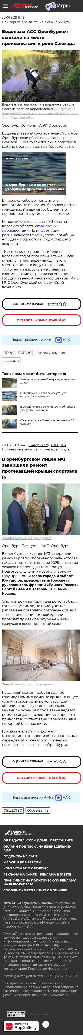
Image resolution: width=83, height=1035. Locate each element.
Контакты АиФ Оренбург (25, 868)
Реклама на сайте (20, 874)
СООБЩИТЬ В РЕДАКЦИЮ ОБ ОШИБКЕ (35, 890)
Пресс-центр (61, 840)
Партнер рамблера (40, 1014)
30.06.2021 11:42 (13, 17)
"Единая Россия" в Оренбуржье (27, 538)
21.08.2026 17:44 (13, 445)
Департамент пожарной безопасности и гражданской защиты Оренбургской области (40, 113)
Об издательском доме (25, 840)
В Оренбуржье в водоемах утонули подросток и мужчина (43, 394)
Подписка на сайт (20, 856)
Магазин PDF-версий (22, 862)
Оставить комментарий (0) (41, 320)
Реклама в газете (55, 874)
